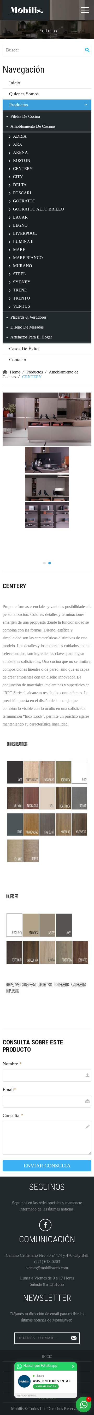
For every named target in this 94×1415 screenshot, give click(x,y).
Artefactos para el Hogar (31, 337)
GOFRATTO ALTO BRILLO (38, 209)
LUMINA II (23, 241)
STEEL (19, 274)
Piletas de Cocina (25, 116)
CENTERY (23, 168)
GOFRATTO (24, 201)
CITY (18, 176)
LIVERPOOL (25, 233)
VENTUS (21, 306)
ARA (17, 144)
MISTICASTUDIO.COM (27, 1396)
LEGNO (20, 225)
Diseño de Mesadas (27, 327)
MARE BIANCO (28, 257)
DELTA (20, 185)
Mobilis (17, 1408)
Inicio (14, 82)
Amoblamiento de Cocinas (32, 126)
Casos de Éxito (24, 348)
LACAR (20, 217)
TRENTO (21, 298)
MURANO (22, 266)
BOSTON (21, 160)
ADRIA (20, 136)
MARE (19, 249)
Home (15, 372)
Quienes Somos (24, 93)
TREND (20, 290)
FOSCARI (22, 193)
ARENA (20, 152)
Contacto (17, 359)
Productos (18, 104)
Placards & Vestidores (28, 317)
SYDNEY (22, 282)
